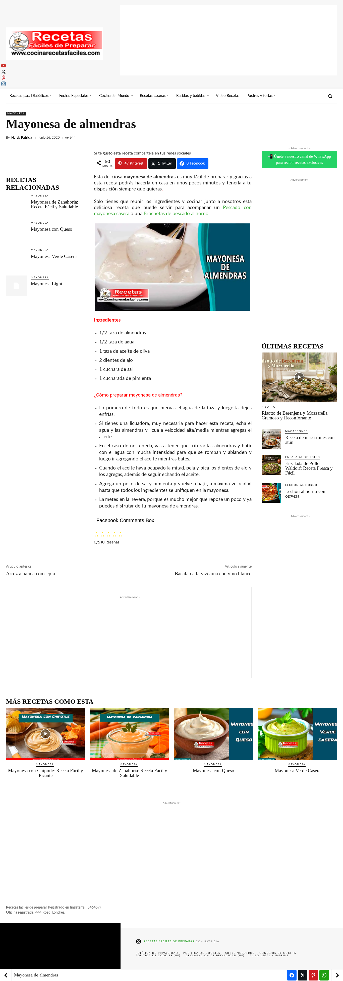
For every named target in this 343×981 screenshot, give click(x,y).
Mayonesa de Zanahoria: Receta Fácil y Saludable (54, 204)
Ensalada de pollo (302, 457)
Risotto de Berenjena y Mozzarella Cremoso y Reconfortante (294, 415)
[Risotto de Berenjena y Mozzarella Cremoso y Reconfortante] (299, 377)
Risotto (269, 407)
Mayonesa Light (46, 283)
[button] (330, 96)
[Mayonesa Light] (16, 286)
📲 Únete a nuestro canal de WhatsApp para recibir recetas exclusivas (299, 159)
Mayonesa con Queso (51, 229)
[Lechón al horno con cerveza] (271, 493)
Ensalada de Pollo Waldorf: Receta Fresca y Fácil (309, 468)
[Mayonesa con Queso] (16, 231)
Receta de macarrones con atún (310, 440)
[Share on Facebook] (292, 975)
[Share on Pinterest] (313, 975)
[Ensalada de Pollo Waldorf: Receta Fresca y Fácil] (271, 465)
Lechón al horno (301, 485)
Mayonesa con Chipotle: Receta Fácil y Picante (45, 773)
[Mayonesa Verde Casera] (16, 258)
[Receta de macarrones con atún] (271, 439)
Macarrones (296, 431)
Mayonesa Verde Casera (54, 256)
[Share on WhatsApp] (324, 975)
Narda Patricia (21, 137)
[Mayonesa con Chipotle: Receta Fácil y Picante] (45, 734)
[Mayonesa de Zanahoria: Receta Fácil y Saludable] (16, 204)
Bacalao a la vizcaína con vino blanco (213, 573)
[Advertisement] (228, 40)
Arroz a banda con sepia (30, 573)
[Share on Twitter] (302, 975)
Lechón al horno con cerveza (305, 494)
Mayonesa (16, 113)
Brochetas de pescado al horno (176, 213)
